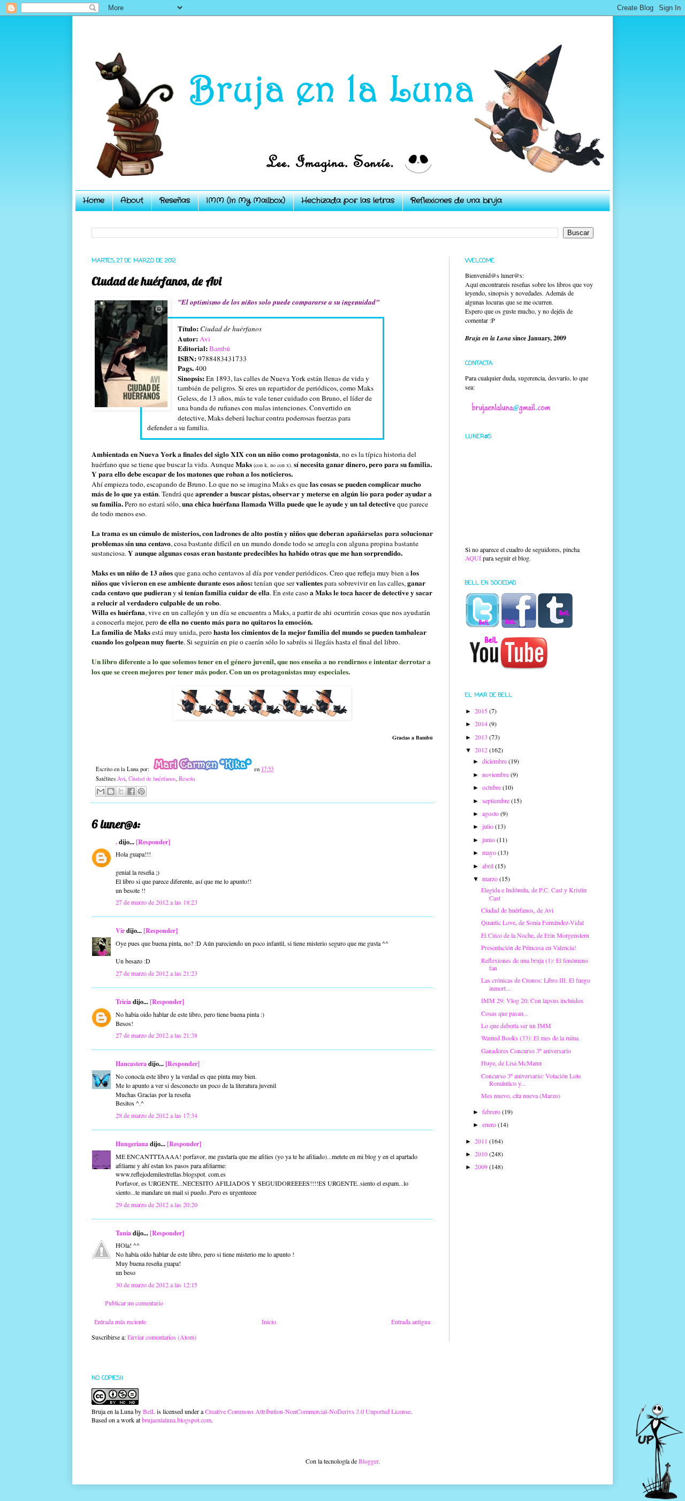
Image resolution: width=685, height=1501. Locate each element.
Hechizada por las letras (347, 200)
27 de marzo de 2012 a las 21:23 (156, 973)
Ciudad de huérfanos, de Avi (517, 910)
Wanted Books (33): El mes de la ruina (530, 1037)
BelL (149, 1411)
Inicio (269, 1321)
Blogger (368, 1461)
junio (489, 839)
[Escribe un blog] (110, 791)
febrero (492, 1111)
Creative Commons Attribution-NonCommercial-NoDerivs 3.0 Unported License (307, 1411)
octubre (492, 787)
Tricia (123, 1001)
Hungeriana (132, 1143)
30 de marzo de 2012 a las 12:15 (156, 1284)
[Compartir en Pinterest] (141, 791)
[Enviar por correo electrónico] (100, 791)
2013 (482, 737)
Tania (123, 1233)
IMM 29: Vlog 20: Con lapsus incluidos (532, 1000)
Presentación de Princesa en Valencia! (528, 947)
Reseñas (174, 200)
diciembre (495, 761)
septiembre (496, 800)
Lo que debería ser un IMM (516, 1025)
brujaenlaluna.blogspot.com (176, 1420)
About (131, 200)
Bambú (219, 348)
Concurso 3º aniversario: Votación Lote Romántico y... (531, 1079)
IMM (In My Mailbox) (245, 200)
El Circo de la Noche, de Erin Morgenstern (535, 935)
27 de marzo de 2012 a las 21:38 (156, 1035)
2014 (482, 723)
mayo (490, 852)
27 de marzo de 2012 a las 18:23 (156, 902)
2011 (482, 1141)
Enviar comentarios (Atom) (161, 1337)
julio (488, 826)
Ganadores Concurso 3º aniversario (526, 1050)
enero (490, 1124)
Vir (120, 930)
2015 (482, 710)
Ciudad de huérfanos (152, 778)
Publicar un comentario (134, 1302)
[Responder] (153, 841)
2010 (482, 1153)
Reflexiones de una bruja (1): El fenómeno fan (534, 964)
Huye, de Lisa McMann (511, 1063)
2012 (482, 749)
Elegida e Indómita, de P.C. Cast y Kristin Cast (534, 893)
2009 (482, 1166)
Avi (205, 339)
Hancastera (131, 1063)
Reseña (187, 778)
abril (488, 865)
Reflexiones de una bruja (456, 200)
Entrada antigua (410, 1321)
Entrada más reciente (120, 1321)
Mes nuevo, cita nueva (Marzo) (520, 1095)
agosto (491, 813)
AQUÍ (473, 558)
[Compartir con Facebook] (131, 791)
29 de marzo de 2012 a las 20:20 (156, 1204)
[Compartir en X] (121, 791)
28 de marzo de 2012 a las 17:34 (156, 1115)
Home (93, 200)
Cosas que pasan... (504, 1013)
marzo (490, 878)
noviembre (496, 774)
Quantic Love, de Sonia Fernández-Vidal (532, 922)
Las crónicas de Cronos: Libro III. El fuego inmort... (535, 984)
